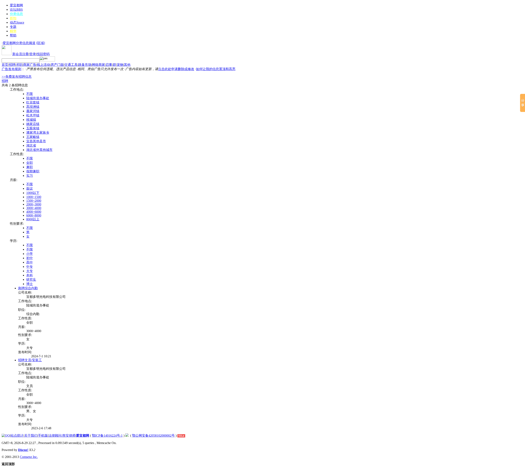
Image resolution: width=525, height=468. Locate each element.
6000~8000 (33, 215)
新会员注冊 (20, 54)
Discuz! (23, 450)
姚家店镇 (32, 124)
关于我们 (30, 435)
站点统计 (17, 435)
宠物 (120, 64)
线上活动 (43, 64)
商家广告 (29, 64)
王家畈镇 (32, 137)
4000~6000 (33, 211)
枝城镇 (31, 119)
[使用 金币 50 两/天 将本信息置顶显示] (27, 356)
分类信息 (16, 14)
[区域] (40, 43)
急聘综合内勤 (28, 288)
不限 (29, 94)
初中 (29, 258)
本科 (29, 275)
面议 (29, 188)
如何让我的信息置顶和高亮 (215, 69)
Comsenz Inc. (29, 457)
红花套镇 (32, 102)
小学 (29, 253)
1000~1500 (33, 197)
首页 (5, 64)
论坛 (16, 9)
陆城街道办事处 (37, 98)
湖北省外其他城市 (39, 149)
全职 (29, 162)
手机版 (43, 435)
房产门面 (57, 64)
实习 (29, 175)
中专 (29, 266)
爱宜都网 (16, 5)
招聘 (12, 64)
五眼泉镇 (32, 128)
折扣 (13, 18)
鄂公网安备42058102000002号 (153, 435)
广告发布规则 (11, 69)
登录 (32, 54)
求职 (19, 64)
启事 (109, 64)
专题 (13, 26)
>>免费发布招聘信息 (17, 76)
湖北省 (31, 145)
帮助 (13, 35)
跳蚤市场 (84, 64)
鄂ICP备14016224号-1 (107, 435)
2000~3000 (33, 204)
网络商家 (98, 64)
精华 (13, 31)
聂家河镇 (32, 111)
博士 (29, 284)
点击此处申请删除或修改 (176, 69)
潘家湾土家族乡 (37, 132)
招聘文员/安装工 (30, 360)
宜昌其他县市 (36, 141)
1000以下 (32, 193)
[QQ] (6, 435)
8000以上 (32, 219)
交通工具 (71, 64)
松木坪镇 (32, 115)
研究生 (31, 279)
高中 (29, 262)
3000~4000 (33, 208)
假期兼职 (32, 171)
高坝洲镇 (32, 106)
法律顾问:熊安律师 (61, 435)
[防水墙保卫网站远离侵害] (127, 435)
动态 (17, 22)
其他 (127, 64)
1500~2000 (33, 200)
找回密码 (43, 54)
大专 (29, 271)
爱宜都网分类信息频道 (19, 43)
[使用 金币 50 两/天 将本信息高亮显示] (30, 356)
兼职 (29, 167)
